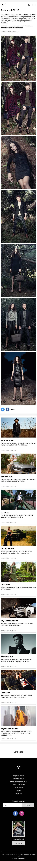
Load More (18, 752)
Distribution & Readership (18, 781)
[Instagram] (22, 813)
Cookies (18, 790)
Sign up (28, 805)
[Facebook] (15, 813)
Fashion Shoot (6, 32)
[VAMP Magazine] (3, 5)
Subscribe (18, 843)
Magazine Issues (18, 775)
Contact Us (18, 793)
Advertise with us (18, 778)
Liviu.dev (22, 858)
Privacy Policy (18, 787)
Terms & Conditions (18, 784)
